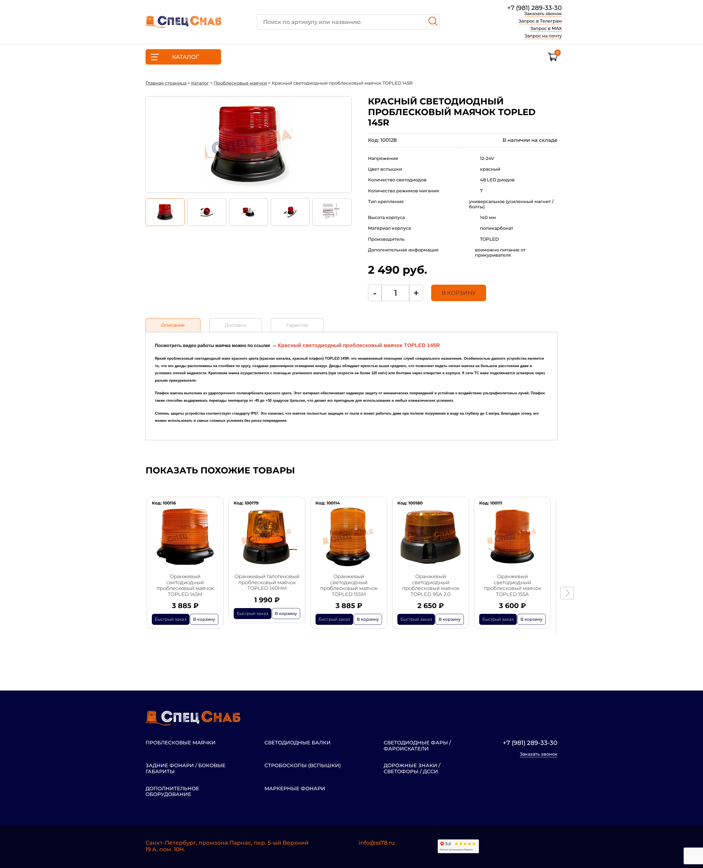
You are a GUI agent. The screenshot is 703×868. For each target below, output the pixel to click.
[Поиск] (433, 22)
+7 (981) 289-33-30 (534, 8)
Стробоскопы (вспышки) (302, 766)
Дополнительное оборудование (172, 792)
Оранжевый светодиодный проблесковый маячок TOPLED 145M (185, 585)
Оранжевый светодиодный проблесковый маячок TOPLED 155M (349, 585)
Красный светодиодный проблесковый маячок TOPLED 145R (359, 345)
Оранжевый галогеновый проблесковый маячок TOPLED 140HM (267, 582)
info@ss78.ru (377, 842)
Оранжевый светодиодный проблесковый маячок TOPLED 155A (512, 585)
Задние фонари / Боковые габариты (185, 769)
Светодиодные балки (297, 743)
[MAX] (553, 847)
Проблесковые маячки (181, 743)
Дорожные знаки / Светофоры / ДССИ (412, 769)
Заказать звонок (543, 14)
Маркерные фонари (294, 789)
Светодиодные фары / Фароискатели (417, 746)
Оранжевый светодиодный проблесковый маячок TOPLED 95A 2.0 (430, 585)
